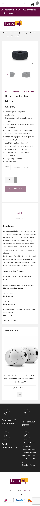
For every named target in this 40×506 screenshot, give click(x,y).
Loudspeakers (19, 91)
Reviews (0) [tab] (19, 218)
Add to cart (17, 189)
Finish (7, 167)
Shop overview (13, 33)
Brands (33, 376)
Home (5, 33)
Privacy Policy (26, 490)
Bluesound (33, 33)
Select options (22, 388)
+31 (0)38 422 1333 (23, 9)
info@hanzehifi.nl (9, 447)
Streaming (24, 33)
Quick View (19, 394)
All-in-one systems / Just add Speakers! (17, 376)
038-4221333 (29, 423)
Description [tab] (19, 213)
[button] (33, 64)
